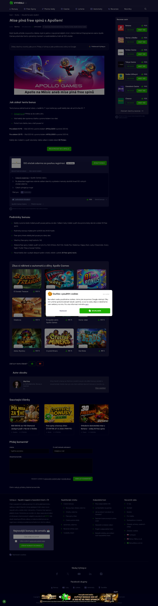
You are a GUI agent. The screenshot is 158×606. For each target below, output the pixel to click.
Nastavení (63, 311)
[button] (106, 294)
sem (86, 304)
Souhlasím (96, 311)
